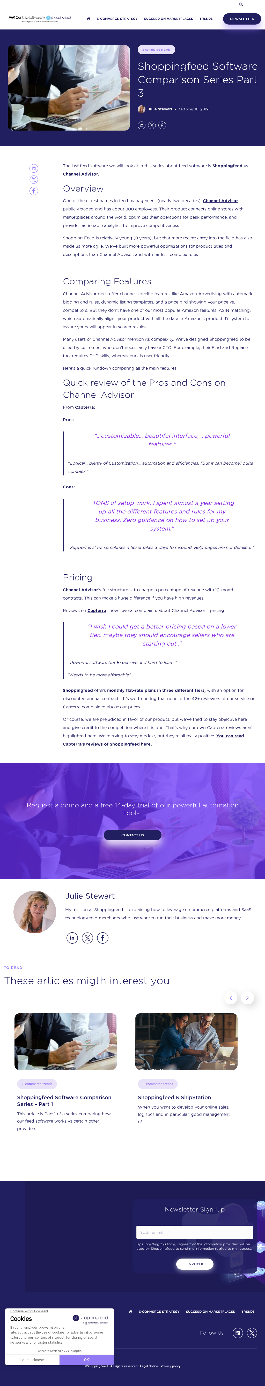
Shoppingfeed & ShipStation (53, 1097)
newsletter (242, 19)
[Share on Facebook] (162, 125)
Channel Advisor (220, 200)
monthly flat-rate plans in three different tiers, (157, 690)
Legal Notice (149, 1366)
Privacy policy (171, 1366)
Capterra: (85, 407)
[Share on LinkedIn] (141, 125)
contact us (132, 835)
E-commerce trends (156, 49)
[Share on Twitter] (152, 125)
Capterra (96, 610)
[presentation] (230, 998)
